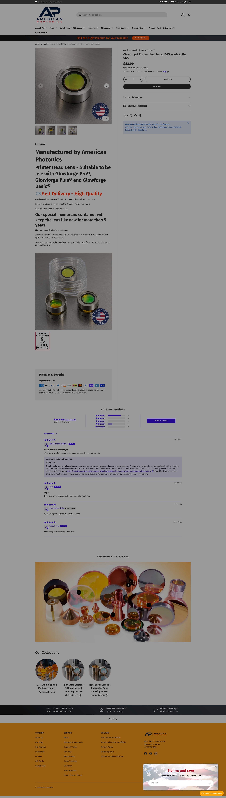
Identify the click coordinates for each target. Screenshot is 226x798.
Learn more (57, 2)
